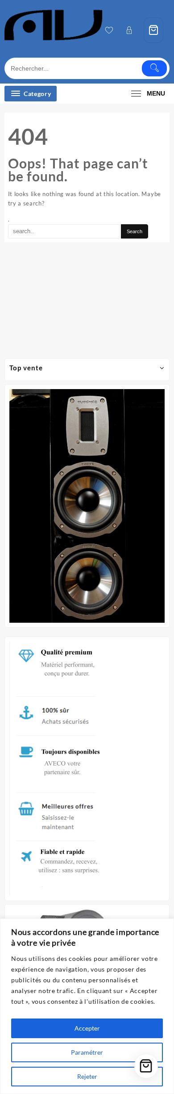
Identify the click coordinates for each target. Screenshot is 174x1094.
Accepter (87, 1028)
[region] (87, 1006)
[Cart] (153, 30)
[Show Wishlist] (112, 30)
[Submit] (154, 68)
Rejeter (87, 1076)
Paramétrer (87, 1052)
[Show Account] (132, 30)
